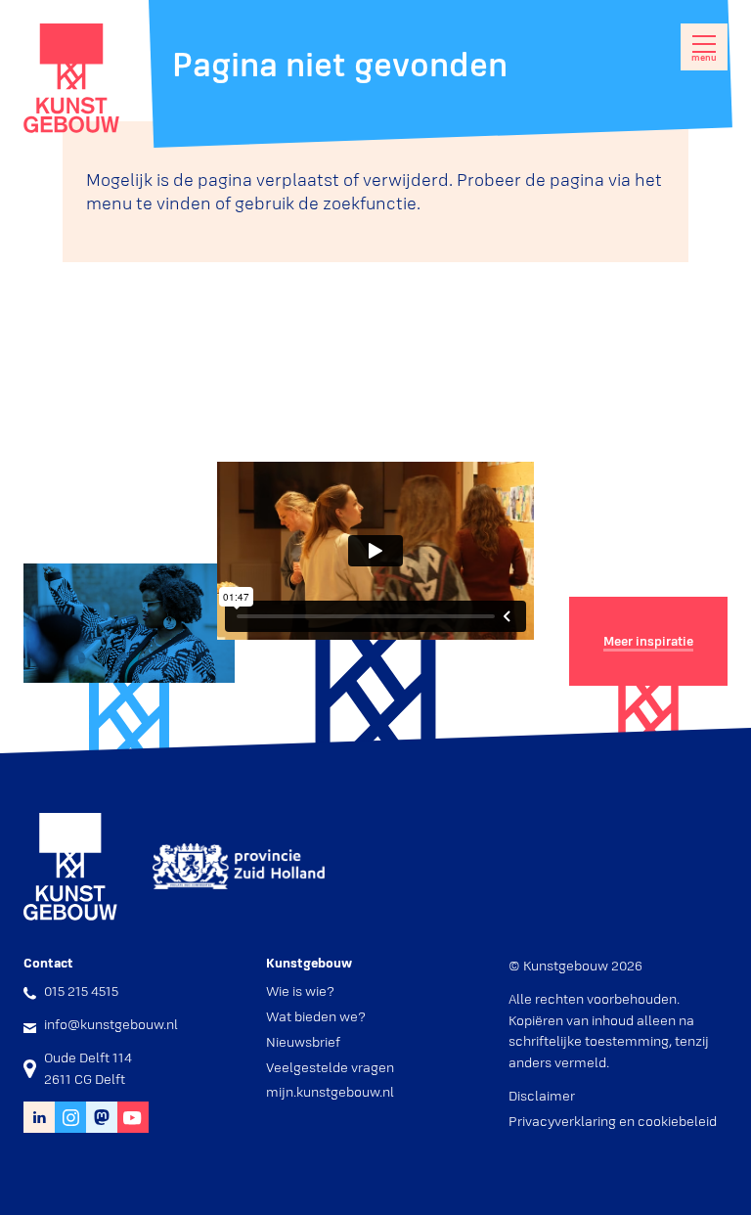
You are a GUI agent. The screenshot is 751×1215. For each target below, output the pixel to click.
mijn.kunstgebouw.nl (330, 1092)
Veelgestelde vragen (330, 1067)
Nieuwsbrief (303, 1042)
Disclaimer (541, 1095)
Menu (704, 58)
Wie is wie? (300, 991)
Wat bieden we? (316, 1016)
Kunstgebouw (71, 78)
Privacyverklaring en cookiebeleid (612, 1121)
